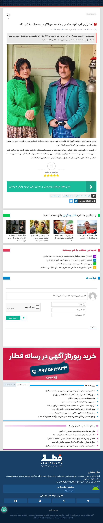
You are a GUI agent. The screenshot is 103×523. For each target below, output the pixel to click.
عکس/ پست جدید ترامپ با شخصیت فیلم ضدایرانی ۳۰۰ (63, 238)
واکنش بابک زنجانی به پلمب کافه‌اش (81, 398)
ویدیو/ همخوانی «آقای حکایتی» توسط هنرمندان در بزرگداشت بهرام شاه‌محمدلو (66, 416)
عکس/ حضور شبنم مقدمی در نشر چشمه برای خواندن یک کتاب (66, 267)
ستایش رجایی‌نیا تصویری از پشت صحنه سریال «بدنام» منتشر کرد (40, 238)
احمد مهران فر (68, 195)
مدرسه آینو (53, 510)
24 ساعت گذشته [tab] (22, 384)
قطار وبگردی (69, 215)
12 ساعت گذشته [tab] (10, 384)
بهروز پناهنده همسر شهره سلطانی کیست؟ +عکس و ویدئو (74, 394)
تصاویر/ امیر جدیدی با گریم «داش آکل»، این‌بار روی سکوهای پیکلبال (70, 391)
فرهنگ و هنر (91, 14)
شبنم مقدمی (55, 195)
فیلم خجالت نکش (83, 195)
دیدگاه (59, 29)
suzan (92, 29)
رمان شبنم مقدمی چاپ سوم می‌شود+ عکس (74, 263)
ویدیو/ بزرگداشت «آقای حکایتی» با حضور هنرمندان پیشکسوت (72, 413)
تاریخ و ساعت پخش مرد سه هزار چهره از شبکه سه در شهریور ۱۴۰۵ (71, 405)
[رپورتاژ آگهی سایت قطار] (51, 364)
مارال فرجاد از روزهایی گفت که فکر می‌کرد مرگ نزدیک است (17, 238)
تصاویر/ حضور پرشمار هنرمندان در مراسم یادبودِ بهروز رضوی (67, 256)
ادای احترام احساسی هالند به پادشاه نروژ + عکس (87, 236)
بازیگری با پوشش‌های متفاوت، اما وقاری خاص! (78, 402)
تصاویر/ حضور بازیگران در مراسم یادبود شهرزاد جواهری (69, 260)
